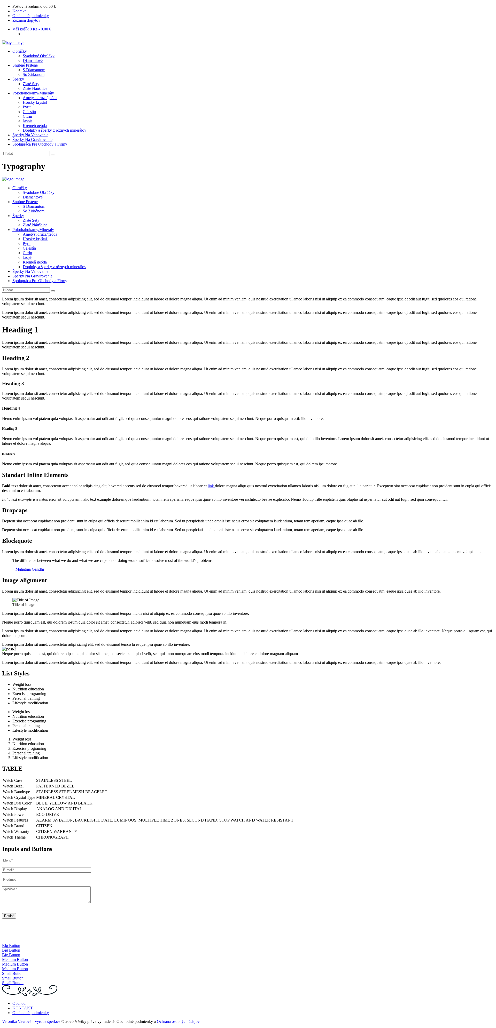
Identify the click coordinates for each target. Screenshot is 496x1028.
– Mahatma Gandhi (28, 569)
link (211, 486)
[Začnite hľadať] (53, 291)
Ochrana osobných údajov (178, 1021)
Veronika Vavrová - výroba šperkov (31, 1021)
